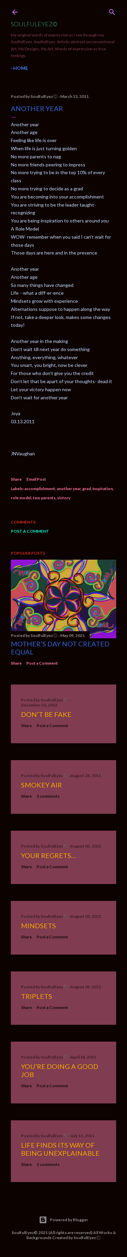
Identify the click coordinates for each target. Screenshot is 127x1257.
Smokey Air (41, 785)
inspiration (102, 488)
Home (20, 68)
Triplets (36, 996)
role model (21, 497)
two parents (44, 497)
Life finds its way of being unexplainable (60, 1149)
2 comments (48, 1164)
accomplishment (39, 488)
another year (69, 488)
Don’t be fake (46, 714)
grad (86, 488)
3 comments (48, 796)
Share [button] (16, 479)
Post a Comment (30, 531)
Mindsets (38, 925)
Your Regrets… (48, 855)
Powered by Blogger (69, 1219)
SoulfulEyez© (34, 24)
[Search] (112, 10)
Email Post (36, 479)
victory (63, 497)
